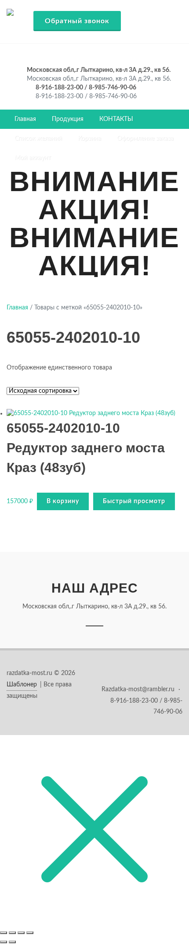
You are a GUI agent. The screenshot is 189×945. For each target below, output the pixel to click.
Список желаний (38, 138)
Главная (25, 119)
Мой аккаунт (33, 158)
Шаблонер (22, 685)
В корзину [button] (63, 501)
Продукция (68, 119)
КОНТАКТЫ (116, 119)
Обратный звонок (77, 21)
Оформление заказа (145, 138)
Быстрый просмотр (134, 501)
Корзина (89, 138)
